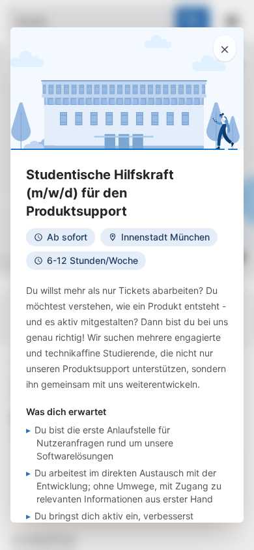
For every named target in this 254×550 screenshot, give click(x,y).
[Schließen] (225, 48)
